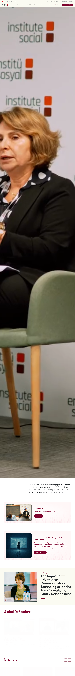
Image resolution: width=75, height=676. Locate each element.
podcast (50, 1)
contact (56, 1)
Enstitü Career (64, 1)
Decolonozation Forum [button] (67, 4)
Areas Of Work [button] (28, 4)
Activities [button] (41, 4)
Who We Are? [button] (20, 4)
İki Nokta (10, 660)
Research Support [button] (48, 4)
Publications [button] (35, 4)
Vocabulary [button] (57, 4)
